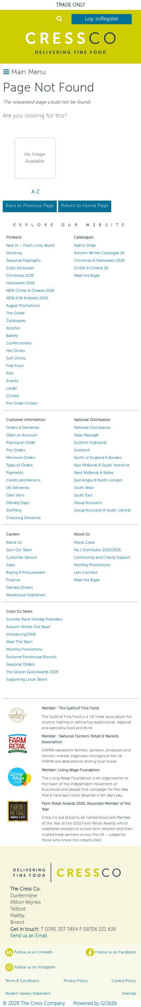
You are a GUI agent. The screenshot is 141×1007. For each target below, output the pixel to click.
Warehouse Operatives (25, 595)
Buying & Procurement (25, 572)
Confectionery (18, 343)
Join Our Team (19, 550)
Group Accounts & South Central (102, 510)
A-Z (35, 191)
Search (59, 19)
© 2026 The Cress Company (34, 1003)
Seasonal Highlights (23, 260)
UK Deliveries (17, 488)
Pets (10, 373)
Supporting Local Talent (26, 679)
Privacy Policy (76, 981)
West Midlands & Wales (94, 473)
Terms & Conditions (22, 981)
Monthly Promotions (92, 565)
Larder (11, 388)
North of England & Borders (98, 457)
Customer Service (21, 557)
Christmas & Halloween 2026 (99, 260)
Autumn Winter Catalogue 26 (99, 253)
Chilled (12, 396)
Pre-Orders (15, 450)
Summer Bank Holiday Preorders (34, 619)
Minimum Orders (20, 457)
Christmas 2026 (20, 275)
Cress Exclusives (20, 268)
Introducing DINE (21, 634)
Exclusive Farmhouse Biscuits (31, 657)
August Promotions (23, 305)
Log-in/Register (102, 19)
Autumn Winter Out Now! (28, 627)
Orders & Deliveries (22, 427)
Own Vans (15, 495)
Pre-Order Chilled (21, 403)
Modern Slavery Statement (28, 993)
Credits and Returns (23, 480)
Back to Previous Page (29, 205)
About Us (14, 542)
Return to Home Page (84, 205)
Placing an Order (21, 442)
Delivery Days (17, 503)
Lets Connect (86, 572)
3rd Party (14, 510)
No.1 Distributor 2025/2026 (97, 550)
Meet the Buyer (87, 275)
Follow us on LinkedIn (33, 952)
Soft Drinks (16, 358)
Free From (15, 366)
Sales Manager (86, 435)
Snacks (12, 381)
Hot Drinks (15, 351)
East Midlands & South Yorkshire (101, 465)
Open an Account (21, 435)
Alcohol (13, 328)
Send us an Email (28, 935)
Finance (13, 580)
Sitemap (129, 993)
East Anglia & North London (98, 480)
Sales (10, 565)
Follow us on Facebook (115, 952)
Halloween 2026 (20, 283)
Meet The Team (19, 642)
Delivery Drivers (19, 587)
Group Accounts (88, 503)
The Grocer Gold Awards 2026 (32, 672)
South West (84, 488)
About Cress (84, 542)
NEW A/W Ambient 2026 (27, 298)
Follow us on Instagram (34, 967)
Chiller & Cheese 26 (91, 268)
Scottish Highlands (90, 442)
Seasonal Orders (20, 664)
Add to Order (85, 245)
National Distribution (92, 427)
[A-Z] (35, 158)
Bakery (12, 336)
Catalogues (16, 320)
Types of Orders (19, 465)
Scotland (81, 450)
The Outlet (15, 313)
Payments (14, 473)
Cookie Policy (124, 981)
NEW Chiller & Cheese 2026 (30, 290)
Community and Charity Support (102, 557)
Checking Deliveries (23, 518)
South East (83, 495)
